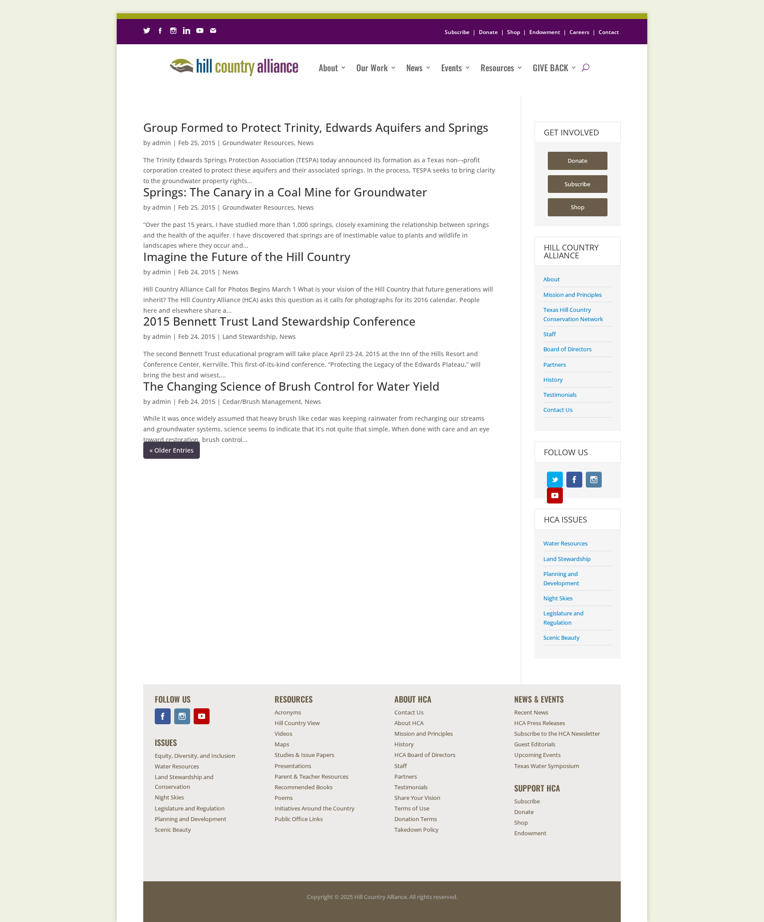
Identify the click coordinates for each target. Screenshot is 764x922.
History (553, 380)
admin (161, 142)
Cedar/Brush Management (261, 401)
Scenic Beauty (561, 638)
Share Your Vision (417, 798)
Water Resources (565, 543)
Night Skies (558, 598)
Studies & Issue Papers (304, 755)
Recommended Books (303, 787)
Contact (609, 32)
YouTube (555, 495)
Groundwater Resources (258, 142)
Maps (282, 744)
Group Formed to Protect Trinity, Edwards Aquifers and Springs (316, 127)
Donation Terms (415, 819)
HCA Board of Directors (424, 755)
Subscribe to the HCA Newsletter (557, 734)
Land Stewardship (249, 336)
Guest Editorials (534, 744)
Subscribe (457, 32)
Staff (549, 334)
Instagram (594, 480)
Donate (488, 32)
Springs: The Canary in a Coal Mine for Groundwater (285, 192)
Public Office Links (299, 819)
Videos (283, 734)
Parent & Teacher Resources (311, 776)
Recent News (531, 712)
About (328, 67)
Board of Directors (567, 349)
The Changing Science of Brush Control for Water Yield (291, 386)
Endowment (544, 32)
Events (451, 67)
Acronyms (288, 712)
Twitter (555, 480)
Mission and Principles (572, 295)
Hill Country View (297, 723)
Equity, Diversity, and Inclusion (195, 756)
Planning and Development (190, 819)
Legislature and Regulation (190, 808)
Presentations (293, 766)
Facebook (574, 480)
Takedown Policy (416, 830)
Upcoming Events (537, 755)
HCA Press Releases (539, 723)
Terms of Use (411, 808)
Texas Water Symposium (546, 766)
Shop (513, 32)
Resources (497, 67)
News (414, 67)
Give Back (550, 67)
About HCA (409, 723)
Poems (284, 798)
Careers (579, 32)
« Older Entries (171, 450)
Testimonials (560, 395)
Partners (554, 365)
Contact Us (558, 410)
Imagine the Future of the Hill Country (246, 257)
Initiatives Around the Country (315, 808)
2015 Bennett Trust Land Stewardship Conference (279, 321)
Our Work (372, 67)
